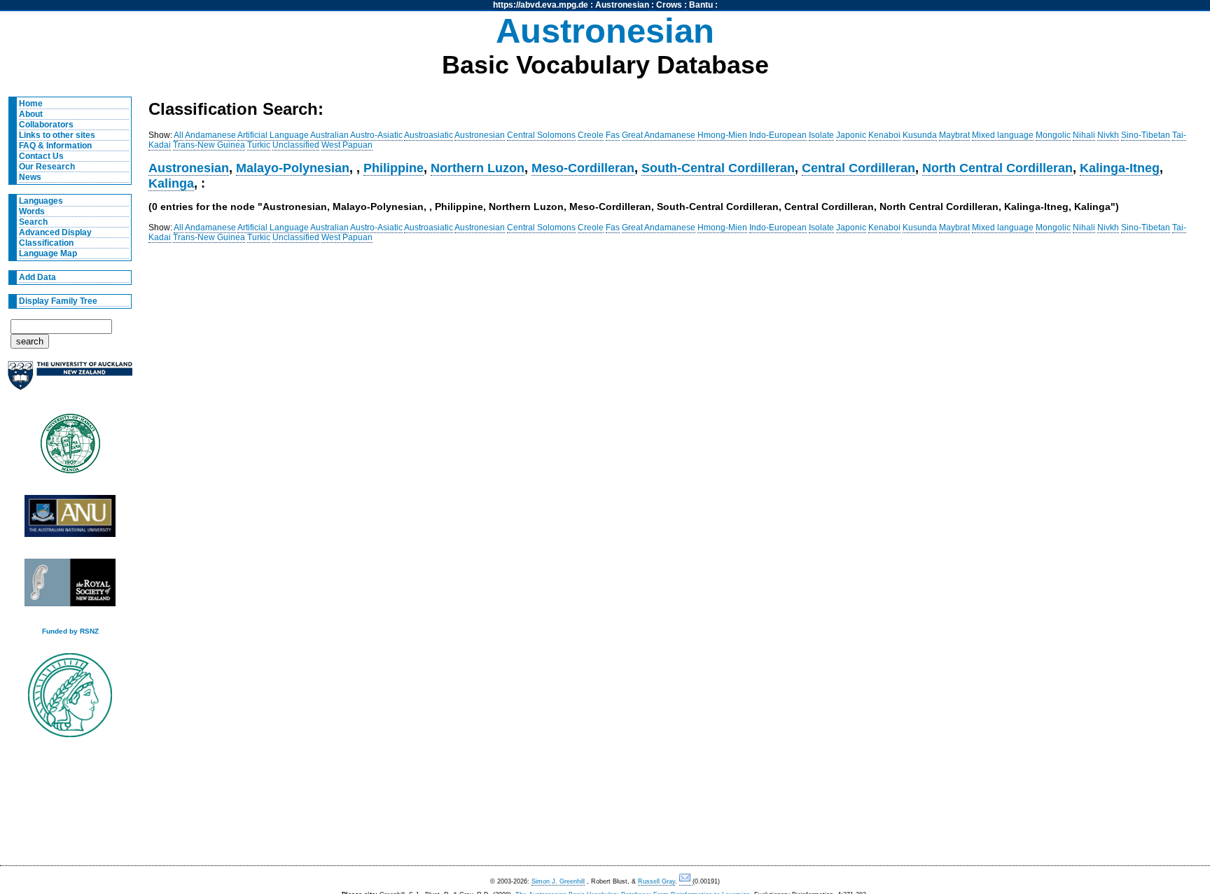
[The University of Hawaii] (70, 448)
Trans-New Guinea (209, 145)
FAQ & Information (55, 146)
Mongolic (1053, 135)
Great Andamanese (658, 135)
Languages (41, 201)
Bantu (701, 5)
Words (32, 211)
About (31, 114)
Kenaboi (884, 135)
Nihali (1084, 135)
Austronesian (622, 5)
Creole (591, 135)
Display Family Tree (58, 301)
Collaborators (46, 125)
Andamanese (210, 135)
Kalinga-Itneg (1120, 167)
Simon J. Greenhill (558, 881)
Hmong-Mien (722, 135)
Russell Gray (656, 881)
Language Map (48, 253)
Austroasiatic (428, 135)
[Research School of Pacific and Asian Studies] (70, 519)
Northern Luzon (477, 167)
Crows (669, 5)
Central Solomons (541, 135)
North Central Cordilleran (997, 167)
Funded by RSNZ (70, 631)
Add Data (37, 277)
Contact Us (41, 156)
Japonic (851, 135)
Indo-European (778, 135)
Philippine (393, 167)
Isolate (821, 135)
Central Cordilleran (858, 167)
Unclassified (295, 145)
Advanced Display (55, 232)
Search (33, 222)
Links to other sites (57, 135)
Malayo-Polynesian (292, 167)
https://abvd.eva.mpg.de (540, 5)
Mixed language (1003, 135)
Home (31, 104)
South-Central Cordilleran (718, 167)
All (178, 135)
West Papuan (347, 145)
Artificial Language (273, 135)
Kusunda (920, 135)
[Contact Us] (686, 882)
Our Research (47, 167)
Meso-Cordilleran (582, 167)
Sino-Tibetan (1145, 135)
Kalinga (171, 183)
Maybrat (954, 135)
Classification (46, 243)
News (30, 177)
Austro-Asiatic (376, 135)
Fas (613, 135)
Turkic (258, 145)
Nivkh (1108, 135)
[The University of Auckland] (70, 381)
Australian (329, 135)
